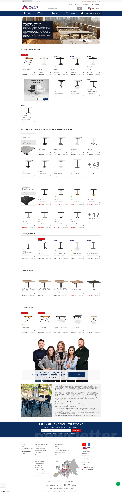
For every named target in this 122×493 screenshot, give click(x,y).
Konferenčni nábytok (40, 450)
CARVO (73, 222)
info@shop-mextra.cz (39, 1)
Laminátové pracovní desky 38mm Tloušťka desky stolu (60, 289)
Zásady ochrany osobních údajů (62, 450)
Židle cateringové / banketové (42, 444)
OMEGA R (90, 199)
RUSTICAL (57, 91)
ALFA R (24, 171)
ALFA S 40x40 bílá (76, 253)
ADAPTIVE (41, 199)
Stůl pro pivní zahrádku (26, 255)
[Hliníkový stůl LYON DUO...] (61, 320)
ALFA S (40, 69)
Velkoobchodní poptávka (92, 13)
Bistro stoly (37, 476)
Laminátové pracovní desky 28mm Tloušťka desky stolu (44, 289)
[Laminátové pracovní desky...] (28, 283)
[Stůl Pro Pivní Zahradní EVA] (93, 320)
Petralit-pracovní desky (92, 290)
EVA (88, 327)
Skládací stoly (38, 446)
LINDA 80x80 (25, 327)
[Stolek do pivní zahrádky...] (28, 320)
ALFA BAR (73, 171)
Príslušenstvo (38, 465)
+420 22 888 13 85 (90, 467)
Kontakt (77, 375)
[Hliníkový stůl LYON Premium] (77, 320)
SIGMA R (24, 222)
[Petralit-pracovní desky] (93, 283)
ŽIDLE (28, 13)
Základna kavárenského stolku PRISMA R (28, 252)
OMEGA (73, 199)
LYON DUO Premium (60, 327)
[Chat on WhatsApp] (118, 484)
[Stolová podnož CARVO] (44, 246)
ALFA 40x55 (41, 149)
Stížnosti (57, 454)
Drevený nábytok (39, 463)
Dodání (23, 453)
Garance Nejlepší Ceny (27, 448)
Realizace (77, 4)
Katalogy (72, 13)
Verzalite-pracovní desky (76, 290)
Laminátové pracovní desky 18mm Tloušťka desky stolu (28, 289)
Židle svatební (38, 452)
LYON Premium (75, 327)
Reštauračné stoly (39, 469)
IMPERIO (57, 199)
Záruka (57, 448)
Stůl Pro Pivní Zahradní (42, 151)
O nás (70, 4)
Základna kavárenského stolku (43, 255)
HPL (28, 137)
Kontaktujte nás (86, 4)
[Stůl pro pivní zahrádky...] (28, 61)
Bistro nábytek (38, 454)
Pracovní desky (24, 292)
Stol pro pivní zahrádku (26, 70)
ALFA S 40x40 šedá (92, 253)
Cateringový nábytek (40, 448)
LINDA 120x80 (26, 69)
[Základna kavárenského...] (28, 246)
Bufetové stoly (38, 467)
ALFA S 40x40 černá (60, 253)
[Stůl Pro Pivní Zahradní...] (44, 61)
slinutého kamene (28, 189)
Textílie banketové (39, 461)
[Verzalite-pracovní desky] (77, 283)
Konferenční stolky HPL (40, 471)
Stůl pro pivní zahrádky (42, 71)
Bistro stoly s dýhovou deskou (42, 474)
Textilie (56, 13)
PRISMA (89, 149)
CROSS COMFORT (92, 91)
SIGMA (40, 222)
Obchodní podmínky (60, 452)
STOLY (42, 13)
